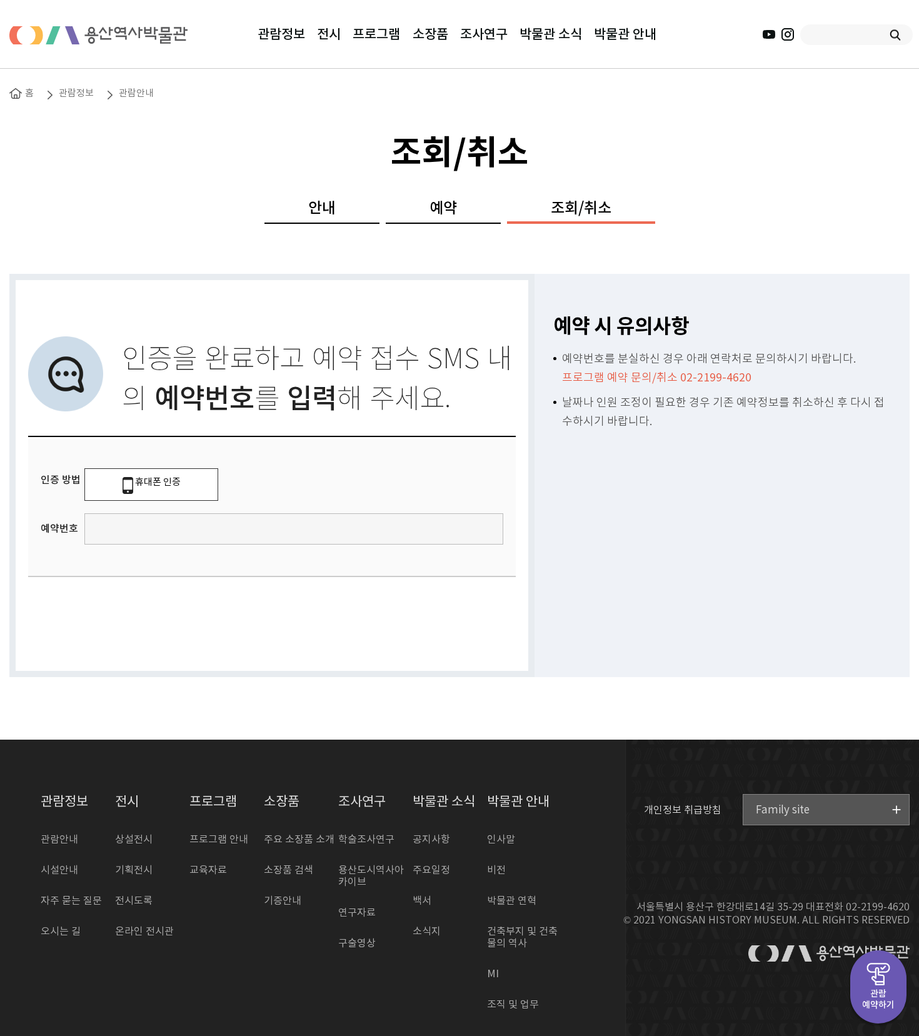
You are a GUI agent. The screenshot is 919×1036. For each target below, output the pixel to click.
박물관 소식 (551, 35)
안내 (322, 209)
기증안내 (282, 901)
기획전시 (134, 870)
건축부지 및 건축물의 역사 (522, 937)
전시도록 (134, 901)
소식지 (427, 931)
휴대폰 (158, 482)
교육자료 (208, 870)
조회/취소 (581, 209)
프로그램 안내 (218, 839)
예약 (443, 209)
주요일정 (431, 870)
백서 (422, 901)
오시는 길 (61, 931)
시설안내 (59, 870)
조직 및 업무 (513, 1004)
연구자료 (357, 912)
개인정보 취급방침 (682, 809)
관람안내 (136, 93)
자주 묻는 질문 (71, 901)
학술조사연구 (366, 839)
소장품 (430, 35)
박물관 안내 (625, 35)
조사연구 (484, 35)
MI (493, 974)
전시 (329, 35)
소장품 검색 (288, 870)
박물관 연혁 (511, 901)
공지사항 (431, 839)
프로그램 (376, 35)
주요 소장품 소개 (299, 839)
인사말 (501, 839)
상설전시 (134, 839)
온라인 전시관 (144, 931)
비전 (496, 870)
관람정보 (281, 35)
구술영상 (357, 943)
